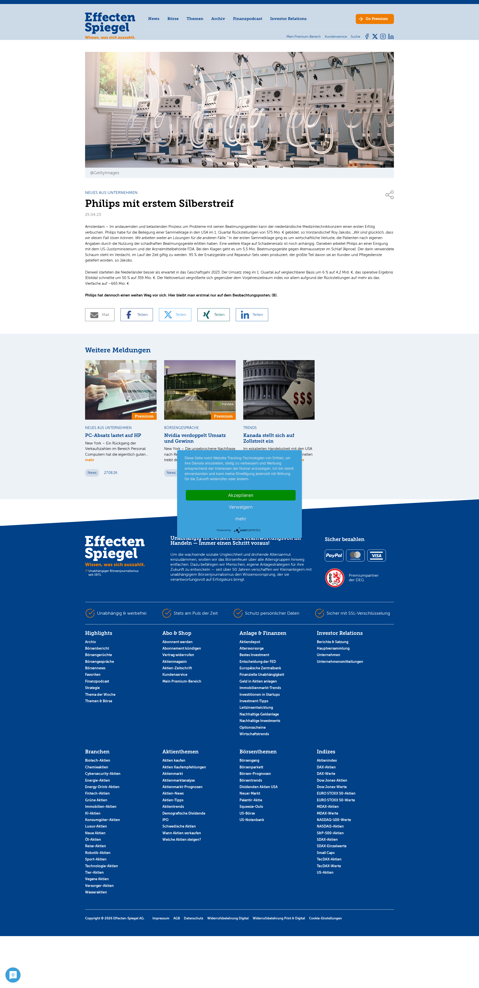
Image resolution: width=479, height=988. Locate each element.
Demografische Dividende (183, 813)
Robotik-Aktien (98, 853)
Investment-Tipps (254, 701)
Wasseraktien (96, 892)
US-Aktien (325, 872)
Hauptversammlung (333, 648)
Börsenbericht (97, 648)
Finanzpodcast (247, 18)
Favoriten (93, 675)
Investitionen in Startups (260, 695)
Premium (377, 19)
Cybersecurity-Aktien (102, 774)
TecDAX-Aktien (329, 859)
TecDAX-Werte (329, 866)
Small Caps (326, 853)
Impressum (160, 918)
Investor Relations (288, 18)
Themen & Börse (98, 701)
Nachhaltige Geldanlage (259, 714)
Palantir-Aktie (251, 800)
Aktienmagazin (174, 662)
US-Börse (247, 813)
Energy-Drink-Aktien (102, 787)
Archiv (218, 18)
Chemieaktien (96, 767)
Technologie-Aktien (101, 866)
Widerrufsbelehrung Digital (228, 918)
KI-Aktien (93, 813)
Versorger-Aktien (99, 886)
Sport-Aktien (96, 859)
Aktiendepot (250, 642)
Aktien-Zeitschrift (177, 668)
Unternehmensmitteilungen (340, 662)
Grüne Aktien (96, 800)
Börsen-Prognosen (255, 774)
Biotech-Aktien (97, 760)
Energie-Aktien (97, 780)
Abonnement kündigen (181, 648)
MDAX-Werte (327, 813)
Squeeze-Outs (251, 807)
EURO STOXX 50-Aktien (336, 793)
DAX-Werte (326, 774)
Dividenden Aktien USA (259, 787)
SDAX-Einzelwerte (332, 846)
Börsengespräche (99, 662)
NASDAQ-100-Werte (334, 820)
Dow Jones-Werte (332, 787)
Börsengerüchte (98, 655)
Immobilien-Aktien (101, 807)
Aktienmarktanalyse (178, 780)
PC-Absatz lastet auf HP (113, 435)
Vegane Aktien (97, 879)
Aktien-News (173, 793)
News (153, 18)
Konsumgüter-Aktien (102, 820)
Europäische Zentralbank (260, 668)
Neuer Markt (250, 793)
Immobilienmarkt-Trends (260, 688)
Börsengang (249, 760)
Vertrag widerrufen (178, 655)
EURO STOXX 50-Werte (336, 800)
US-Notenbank (252, 820)
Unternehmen (328, 655)
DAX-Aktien (326, 767)
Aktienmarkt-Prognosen (182, 787)
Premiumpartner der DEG (364, 577)
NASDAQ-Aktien (330, 826)
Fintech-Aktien (97, 793)
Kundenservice (174, 675)
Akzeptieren (240, 495)
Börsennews (95, 668)
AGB (176, 918)
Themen (195, 18)
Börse (173, 18)
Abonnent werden (177, 642)
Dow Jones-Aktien (332, 780)
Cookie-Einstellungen (325, 918)
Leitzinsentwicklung (256, 707)
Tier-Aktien (94, 872)
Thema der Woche (100, 695)
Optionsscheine (253, 727)
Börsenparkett (251, 767)
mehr (89, 460)
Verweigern (241, 506)
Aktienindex (327, 760)
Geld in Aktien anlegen (258, 681)
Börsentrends (251, 780)
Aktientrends (173, 807)
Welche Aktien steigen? (181, 840)
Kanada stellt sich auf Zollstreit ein (268, 438)
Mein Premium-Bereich (181, 681)
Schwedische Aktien (179, 826)
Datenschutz (193, 918)
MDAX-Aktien (328, 807)
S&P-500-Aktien (330, 833)
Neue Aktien (95, 833)
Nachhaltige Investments (260, 721)
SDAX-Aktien (327, 840)
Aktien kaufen (173, 760)
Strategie (92, 688)
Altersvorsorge (252, 648)
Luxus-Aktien (96, 826)
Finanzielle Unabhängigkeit (262, 675)
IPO (165, 820)
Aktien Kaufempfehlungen (184, 767)
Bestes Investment (254, 655)
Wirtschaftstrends (254, 734)
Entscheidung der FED (258, 662)
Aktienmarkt (172, 774)
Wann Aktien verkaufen (181, 833)
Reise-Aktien (95, 846)
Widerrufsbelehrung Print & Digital (279, 918)
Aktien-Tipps (172, 800)
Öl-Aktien (93, 840)
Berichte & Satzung (332, 642)
